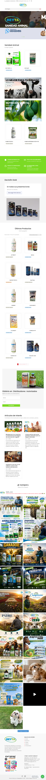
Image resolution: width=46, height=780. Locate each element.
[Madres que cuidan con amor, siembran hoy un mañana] (11, 647)
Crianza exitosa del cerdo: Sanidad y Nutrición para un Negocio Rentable (32, 436)
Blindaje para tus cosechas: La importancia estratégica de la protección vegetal (13, 436)
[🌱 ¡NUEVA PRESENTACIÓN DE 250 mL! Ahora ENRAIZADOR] (34, 508)
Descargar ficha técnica (14, 192)
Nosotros (27, 740)
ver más (9, 85)
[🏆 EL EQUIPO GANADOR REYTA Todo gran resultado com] (11, 554)
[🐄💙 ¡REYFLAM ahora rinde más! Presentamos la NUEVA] (11, 531)
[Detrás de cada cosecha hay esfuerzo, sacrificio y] (11, 601)
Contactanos (28, 745)
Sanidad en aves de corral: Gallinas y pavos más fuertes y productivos (13, 466)
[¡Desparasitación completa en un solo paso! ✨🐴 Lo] (34, 647)
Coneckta (19, 778)
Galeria (26, 744)
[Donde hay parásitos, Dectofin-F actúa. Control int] (11, 671)
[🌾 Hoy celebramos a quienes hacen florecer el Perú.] (34, 601)
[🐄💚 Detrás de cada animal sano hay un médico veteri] (34, 554)
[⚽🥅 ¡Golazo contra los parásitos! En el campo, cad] (34, 577)
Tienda (26, 742)
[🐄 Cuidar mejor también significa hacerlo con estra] (11, 508)
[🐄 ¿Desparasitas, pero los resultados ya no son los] (34, 531)
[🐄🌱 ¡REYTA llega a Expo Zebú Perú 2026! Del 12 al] (34, 624)
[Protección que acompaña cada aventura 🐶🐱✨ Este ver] (11, 694)
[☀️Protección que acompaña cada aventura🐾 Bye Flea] (34, 671)
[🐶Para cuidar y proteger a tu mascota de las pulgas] (11, 717)
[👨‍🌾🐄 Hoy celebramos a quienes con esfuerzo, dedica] (11, 624)
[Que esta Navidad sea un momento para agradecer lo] (34, 694)
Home (26, 739)
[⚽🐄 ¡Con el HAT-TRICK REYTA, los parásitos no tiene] (11, 577)
